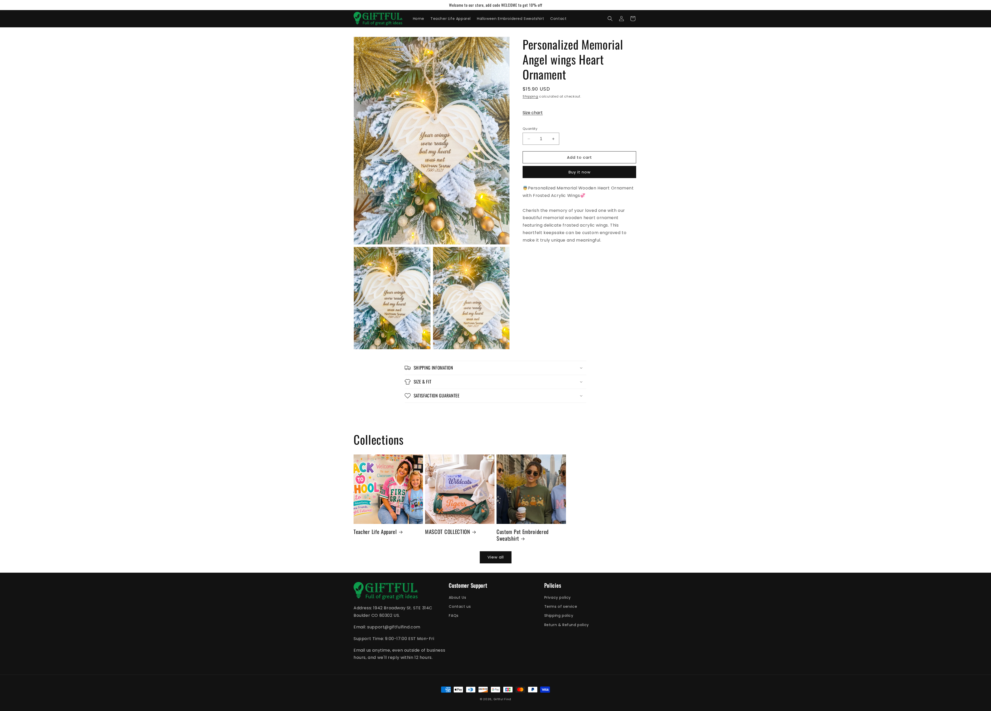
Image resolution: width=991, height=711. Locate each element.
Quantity (530, 128)
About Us (457, 597)
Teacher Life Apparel (375, 531)
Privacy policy (557, 597)
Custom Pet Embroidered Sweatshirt (523, 535)
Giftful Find (502, 699)
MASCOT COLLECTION (447, 531)
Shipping (530, 96)
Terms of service (560, 606)
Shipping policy (558, 615)
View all (495, 557)
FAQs (453, 615)
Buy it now (579, 172)
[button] (610, 18)
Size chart (533, 113)
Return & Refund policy (566, 624)
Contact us (460, 606)
